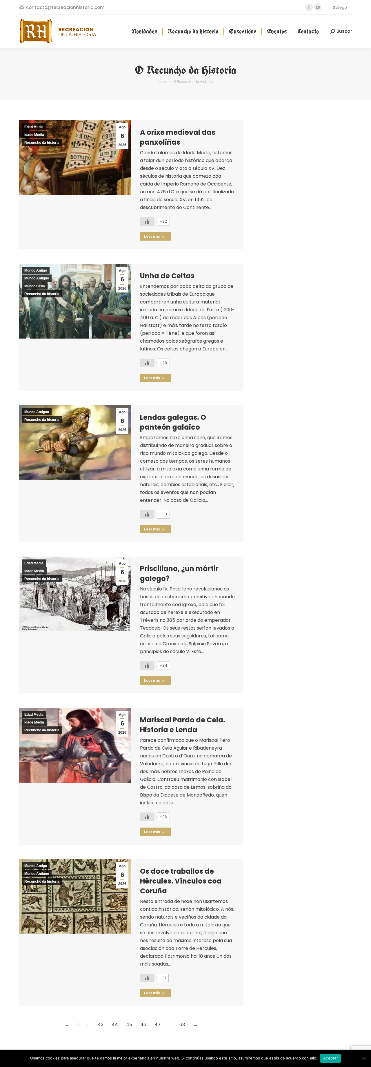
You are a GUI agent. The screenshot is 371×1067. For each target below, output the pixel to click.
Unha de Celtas (167, 276)
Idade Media (34, 135)
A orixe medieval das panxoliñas (177, 137)
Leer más (152, 237)
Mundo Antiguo (36, 278)
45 (129, 1024)
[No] (364, 1058)
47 (157, 1024)
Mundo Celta (34, 286)
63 (182, 1024)
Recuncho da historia (41, 143)
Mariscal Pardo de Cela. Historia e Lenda (182, 725)
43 (100, 1024)
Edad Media (33, 127)
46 (143, 1024)
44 (115, 1024)
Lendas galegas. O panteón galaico (173, 422)
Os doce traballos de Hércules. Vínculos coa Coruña (181, 881)
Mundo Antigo (35, 270)
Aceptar (330, 1058)
